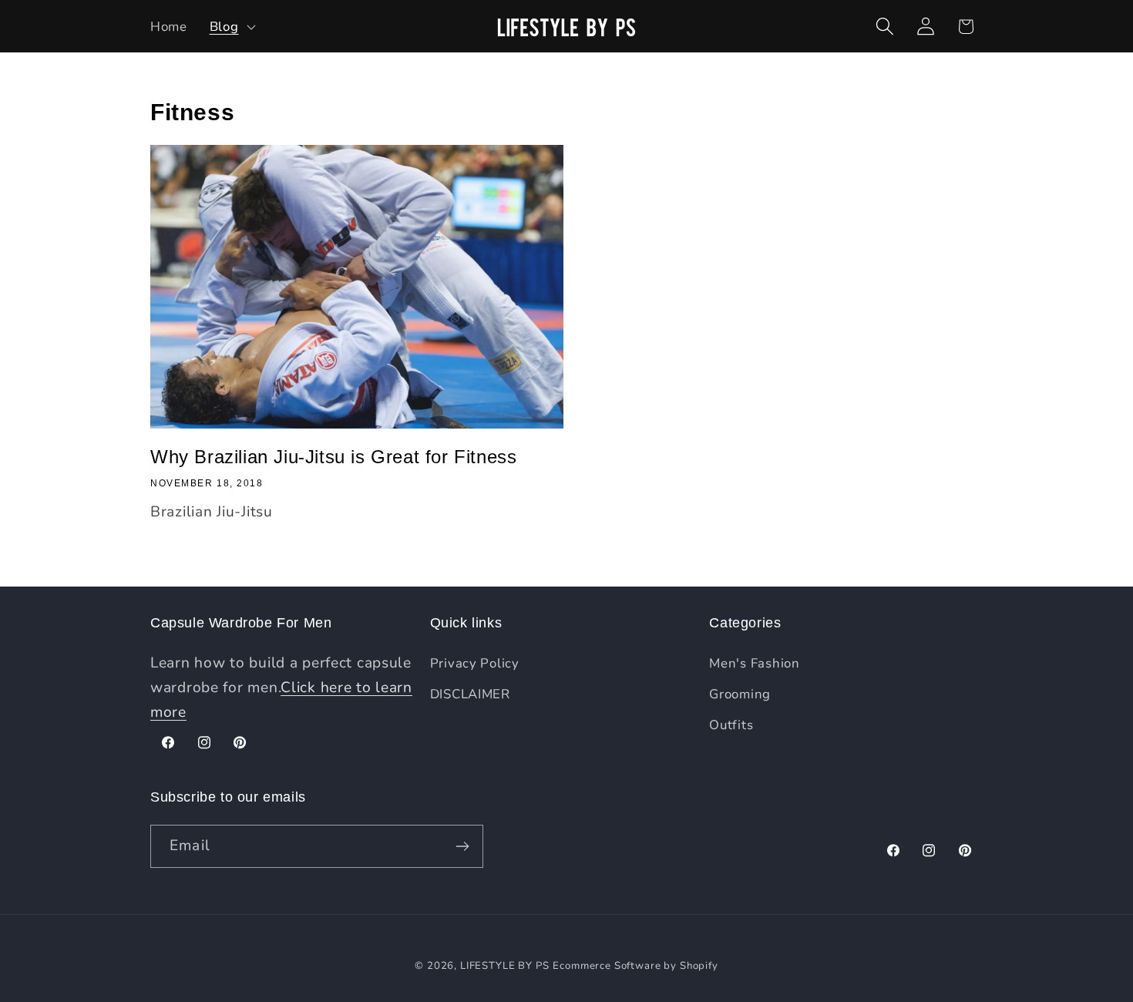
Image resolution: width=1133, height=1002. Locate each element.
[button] (231, 26)
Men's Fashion (754, 663)
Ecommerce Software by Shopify (635, 966)
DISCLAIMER (470, 694)
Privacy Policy (474, 663)
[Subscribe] (462, 846)
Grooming (740, 694)
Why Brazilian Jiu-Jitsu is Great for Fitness (333, 456)
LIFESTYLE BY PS (505, 966)
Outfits (731, 725)
